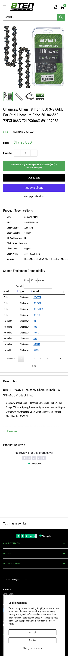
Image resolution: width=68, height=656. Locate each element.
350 (35, 338)
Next (34, 365)
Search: (19, 286)
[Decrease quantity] (17, 153)
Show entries (34, 280)
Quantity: (7, 153)
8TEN (5, 132)
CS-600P (37, 297)
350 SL (37, 350)
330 (35, 326)
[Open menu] (4, 7)
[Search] (61, 17)
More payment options (34, 196)
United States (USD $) (13, 579)
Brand (6, 291)
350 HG (37, 344)
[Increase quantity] (34, 153)
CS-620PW (38, 309)
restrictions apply (34, 167)
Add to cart (34, 177)
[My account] (55, 7)
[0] (62, 7)
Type (21, 291)
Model (36, 291)
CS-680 (37, 315)
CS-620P (37, 303)
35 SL (36, 332)
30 (35, 321)
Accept (32, 632)
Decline (32, 640)
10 (60, 358)
